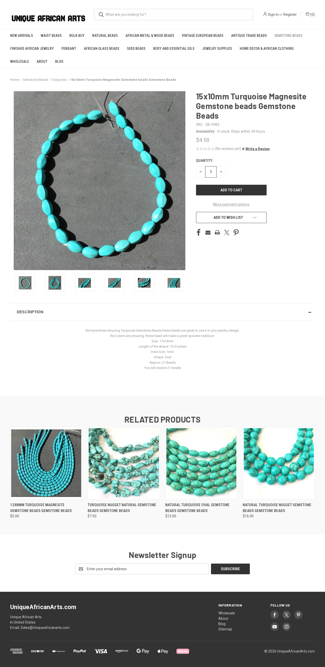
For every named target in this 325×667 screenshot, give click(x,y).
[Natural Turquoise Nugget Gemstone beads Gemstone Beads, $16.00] (279, 463)
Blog (59, 61)
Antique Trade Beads (249, 36)
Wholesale (19, 61)
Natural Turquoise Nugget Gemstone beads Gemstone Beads (277, 508)
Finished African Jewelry (32, 48)
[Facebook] (198, 232)
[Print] (217, 232)
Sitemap (225, 629)
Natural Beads (105, 36)
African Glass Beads (101, 48)
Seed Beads (136, 48)
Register (290, 14)
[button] (256, 149)
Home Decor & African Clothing (267, 48)
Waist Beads (51, 36)
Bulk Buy (77, 36)
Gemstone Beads (288, 36)
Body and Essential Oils (173, 48)
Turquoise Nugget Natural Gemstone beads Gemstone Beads (122, 508)
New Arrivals (21, 36)
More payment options (231, 204)
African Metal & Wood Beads (149, 36)
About (42, 61)
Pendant (68, 48)
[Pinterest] (236, 232)
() (312, 14)
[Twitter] (226, 232)
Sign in (273, 14)
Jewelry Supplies (217, 48)
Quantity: (204, 161)
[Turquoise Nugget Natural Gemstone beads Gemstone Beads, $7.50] (124, 463)
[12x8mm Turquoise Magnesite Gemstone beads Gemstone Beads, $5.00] (46, 463)
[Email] (207, 232)
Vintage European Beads (202, 36)
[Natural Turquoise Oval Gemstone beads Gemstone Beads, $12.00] (201, 463)
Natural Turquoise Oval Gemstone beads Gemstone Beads (197, 508)
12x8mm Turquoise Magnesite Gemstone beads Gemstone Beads (41, 508)
